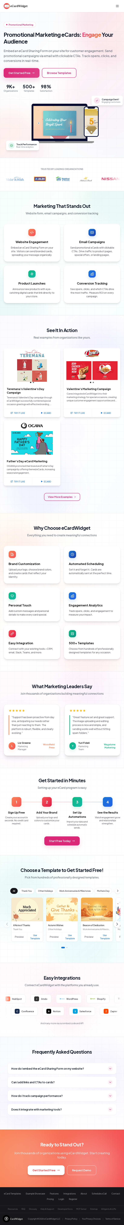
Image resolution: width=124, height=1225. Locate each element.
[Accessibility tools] (6, 1218)
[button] (117, 891)
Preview (19, 936)
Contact (115, 1193)
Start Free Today (60, 841)
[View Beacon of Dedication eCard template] (97, 909)
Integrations (70, 1193)
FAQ (23, 1209)
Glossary (33, 1209)
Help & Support (47, 1209)
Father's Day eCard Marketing (27, 461)
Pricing (50, 1199)
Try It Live (19, 413)
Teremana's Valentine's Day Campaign (25, 390)
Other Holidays (45, 890)
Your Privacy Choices (91, 1219)
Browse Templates (59, 73)
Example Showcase (35, 1193)
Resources (13, 1209)
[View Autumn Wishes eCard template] (62, 909)
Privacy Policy (71, 1219)
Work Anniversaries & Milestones (75, 890)
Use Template (35, 937)
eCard (47, 413)
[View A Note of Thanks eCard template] (27, 909)
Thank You (26, 890)
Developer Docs (65, 1209)
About (84, 1193)
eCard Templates (12, 1193)
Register (73, 1199)
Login (61, 1199)
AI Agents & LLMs (108, 1209)
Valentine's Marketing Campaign (89, 389)
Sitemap (94, 1209)
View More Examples (60, 496)
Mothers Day (103, 890)
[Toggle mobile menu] (117, 6)
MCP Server (81, 1209)
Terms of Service (112, 1219)
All (14, 890)
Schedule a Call (99, 1193)
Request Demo (81, 1170)
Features (54, 1193)
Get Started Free (19, 73)
